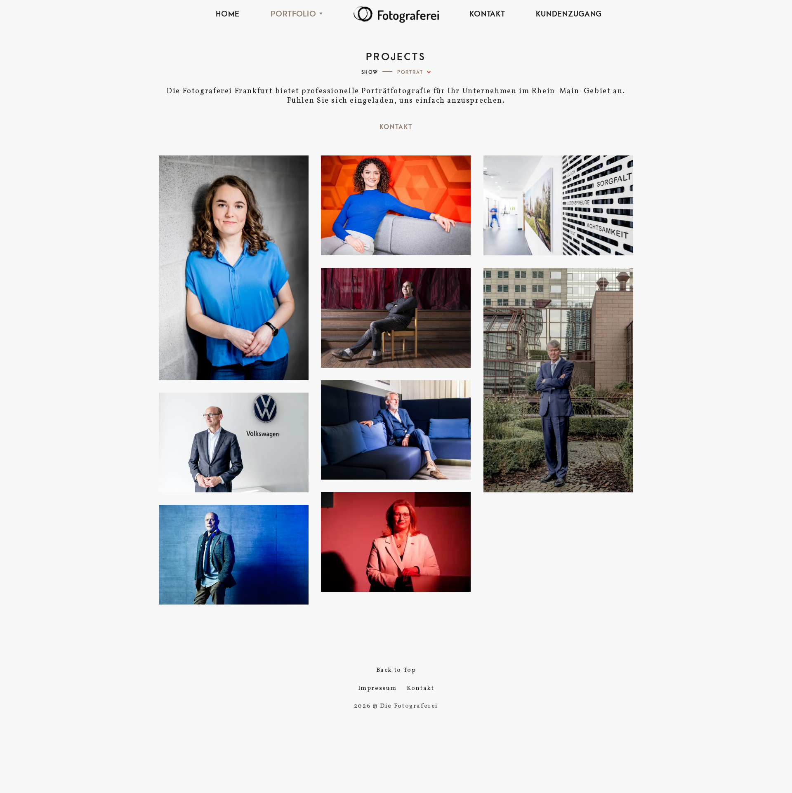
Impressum (377, 688)
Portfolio (293, 14)
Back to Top (396, 670)
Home (228, 14)
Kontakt (487, 14)
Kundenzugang (569, 14)
